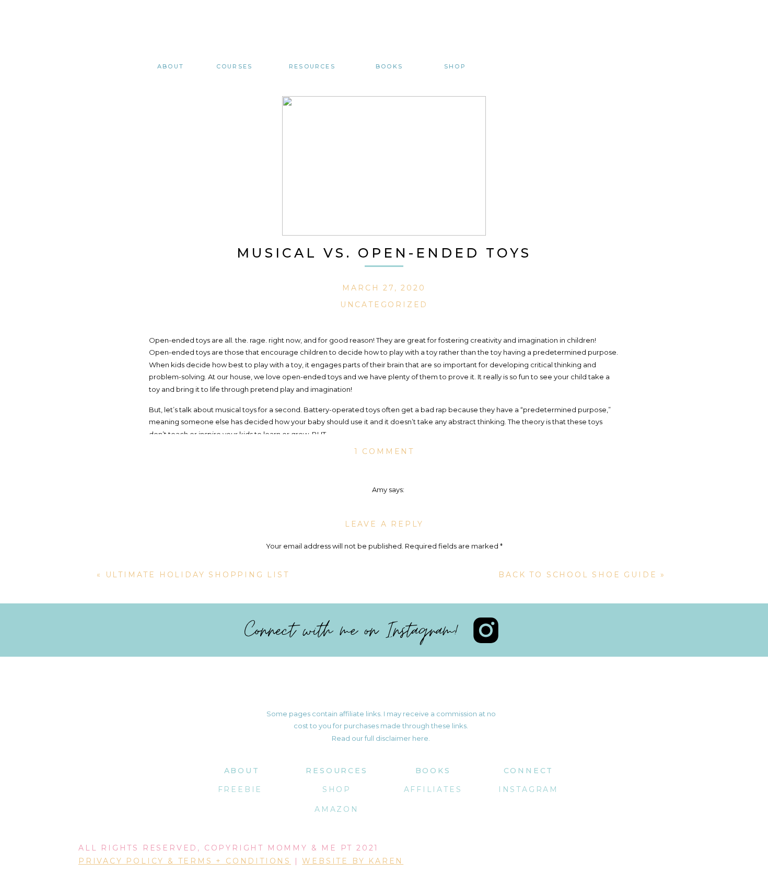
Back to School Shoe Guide (577, 574)
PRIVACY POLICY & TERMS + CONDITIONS (184, 861)
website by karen (352, 861)
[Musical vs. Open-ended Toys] (384, 166)
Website (384, 750)
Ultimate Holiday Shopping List (197, 574)
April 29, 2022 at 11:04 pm (388, 501)
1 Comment (384, 451)
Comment (384, 566)
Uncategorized (384, 304)
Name (384, 687)
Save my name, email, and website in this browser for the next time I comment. (384, 794)
